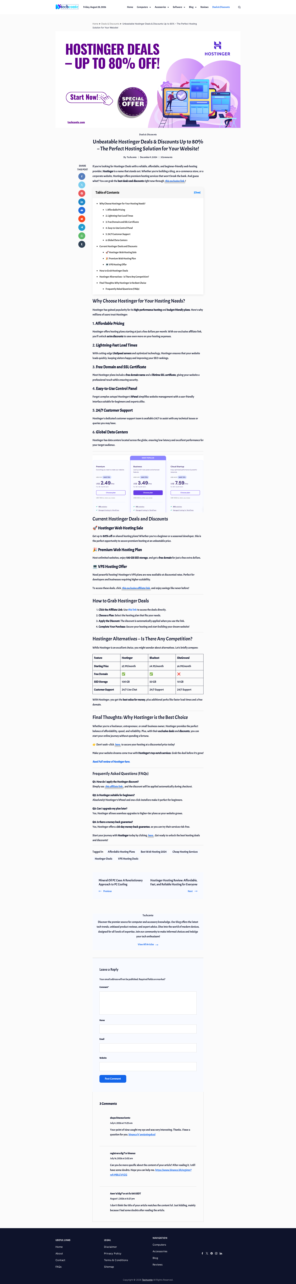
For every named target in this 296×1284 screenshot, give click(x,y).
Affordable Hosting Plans (121, 852)
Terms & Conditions (116, 1260)
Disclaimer (110, 1246)
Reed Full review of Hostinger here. (111, 761)
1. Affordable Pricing (115, 209)
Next (190, 891)
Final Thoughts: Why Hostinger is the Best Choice (122, 282)
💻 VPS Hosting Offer (116, 264)
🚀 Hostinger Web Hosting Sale (121, 252)
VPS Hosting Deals (128, 859)
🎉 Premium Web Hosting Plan (121, 258)
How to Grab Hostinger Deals (113, 270)
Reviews (204, 7)
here (117, 744)
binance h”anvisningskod (142, 1134)
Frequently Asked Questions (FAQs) (122, 288)
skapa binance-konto (120, 1117)
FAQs (59, 1266)
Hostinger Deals (103, 859)
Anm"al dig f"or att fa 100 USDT (125, 1193)
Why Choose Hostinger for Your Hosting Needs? (122, 203)
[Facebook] (202, 1253)
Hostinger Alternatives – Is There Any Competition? (124, 276)
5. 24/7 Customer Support (118, 234)
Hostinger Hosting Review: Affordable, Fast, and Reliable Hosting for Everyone (173, 882)
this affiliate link (114, 786)
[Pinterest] (211, 1253)
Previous (107, 891)
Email (101, 1039)
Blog (191, 7)
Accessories (160, 7)
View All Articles (146, 944)
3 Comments (167, 157)
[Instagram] (216, 1253)
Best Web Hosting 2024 (154, 852)
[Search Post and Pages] (239, 7)
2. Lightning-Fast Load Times (119, 215)
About (59, 1253)
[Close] (197, 192)
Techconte (147, 1279)
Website (103, 1058)
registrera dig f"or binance (122, 1153)
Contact (60, 1260)
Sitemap (109, 1266)
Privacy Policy (112, 1253)
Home (130, 7)
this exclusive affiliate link (136, 588)
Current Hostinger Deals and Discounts (118, 246)
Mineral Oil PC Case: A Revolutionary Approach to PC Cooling (121, 882)
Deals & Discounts (221, 7)
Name (102, 1020)
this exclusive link (174, 181)
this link (132, 610)
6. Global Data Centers (116, 240)
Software (177, 7)
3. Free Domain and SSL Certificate (122, 222)
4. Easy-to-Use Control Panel (119, 228)
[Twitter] (207, 1253)
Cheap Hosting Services (185, 852)
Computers (142, 7)
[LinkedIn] (221, 1253)
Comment (104, 987)
